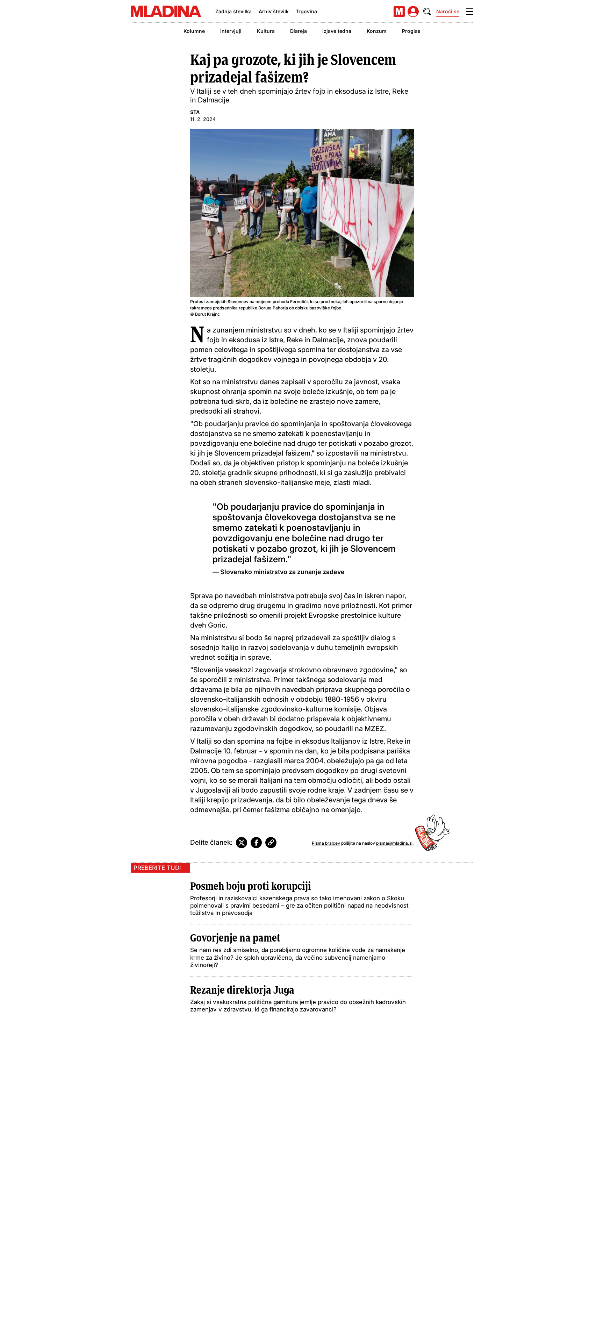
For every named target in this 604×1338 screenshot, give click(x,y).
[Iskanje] (427, 11)
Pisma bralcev (326, 843)
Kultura (266, 31)
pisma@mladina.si (394, 843)
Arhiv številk (274, 11)
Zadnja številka (233, 11)
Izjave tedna (336, 31)
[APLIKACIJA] (399, 11)
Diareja (298, 31)
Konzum (377, 31)
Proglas (411, 31)
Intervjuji (231, 31)
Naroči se (447, 11)
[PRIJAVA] (413, 11)
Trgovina (306, 11)
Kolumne (194, 31)
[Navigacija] (469, 11)
